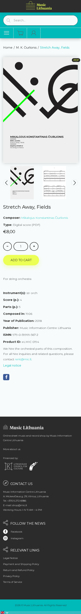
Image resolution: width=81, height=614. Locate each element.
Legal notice (12, 365)
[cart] (20, 33)
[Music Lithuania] (39, 5)
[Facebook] (6, 377)
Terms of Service (12, 581)
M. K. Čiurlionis (26, 47)
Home (7, 47)
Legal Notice (10, 558)
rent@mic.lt (23, 359)
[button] (4, 612)
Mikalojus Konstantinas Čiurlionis (44, 218)
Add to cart (21, 260)
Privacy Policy (11, 576)
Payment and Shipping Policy (21, 564)
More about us (11, 449)
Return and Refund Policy (18, 570)
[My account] (33, 33)
